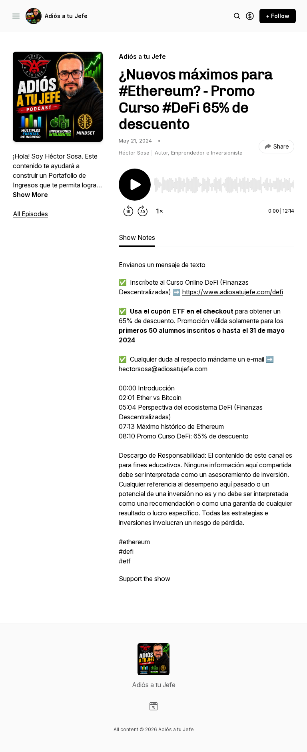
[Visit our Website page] (153, 706)
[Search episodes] (237, 16)
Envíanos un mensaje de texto (162, 265)
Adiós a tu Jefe (66, 15)
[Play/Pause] (135, 185)
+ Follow (277, 15)
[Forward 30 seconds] (142, 211)
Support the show (144, 579)
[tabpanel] (206, 425)
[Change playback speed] (159, 211)
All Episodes (30, 214)
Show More (30, 195)
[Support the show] (250, 16)
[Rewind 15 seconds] (128, 211)
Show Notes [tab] (137, 237)
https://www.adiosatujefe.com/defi (232, 292)
